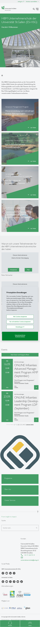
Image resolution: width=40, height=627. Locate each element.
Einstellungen (19, 327)
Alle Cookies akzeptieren (20, 316)
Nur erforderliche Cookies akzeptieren (20, 321)
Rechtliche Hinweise (20, 336)
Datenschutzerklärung (20, 335)
